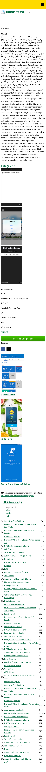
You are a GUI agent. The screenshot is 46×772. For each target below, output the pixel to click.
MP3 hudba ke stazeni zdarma (16, 546)
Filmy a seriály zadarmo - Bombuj (18, 582)
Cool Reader (9, 575)
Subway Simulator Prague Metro (17, 556)
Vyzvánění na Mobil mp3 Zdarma (17, 579)
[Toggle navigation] (42, 4)
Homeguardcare (11, 585)
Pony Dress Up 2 (11, 659)
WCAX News (9, 672)
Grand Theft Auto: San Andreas (16, 752)
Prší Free (8, 762)
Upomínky (8, 559)
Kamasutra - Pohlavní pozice (16, 572)
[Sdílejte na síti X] (9, 349)
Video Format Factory (13, 626)
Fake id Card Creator (12, 665)
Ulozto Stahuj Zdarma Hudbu (16, 655)
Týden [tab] (8, 510)
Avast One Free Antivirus (14, 521)
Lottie (6, 569)
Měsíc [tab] (8, 513)
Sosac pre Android (11, 726)
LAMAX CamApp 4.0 (12, 681)
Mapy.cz (7, 565)
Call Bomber (9, 549)
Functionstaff (9, 614)
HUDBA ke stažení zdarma (15, 562)
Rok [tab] (7, 516)
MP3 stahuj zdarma (12, 536)
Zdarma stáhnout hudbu (14, 552)
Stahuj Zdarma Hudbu (13, 636)
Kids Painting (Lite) (12, 601)
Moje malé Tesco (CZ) (13, 755)
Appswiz (4, 332)
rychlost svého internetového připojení (17, 495)
